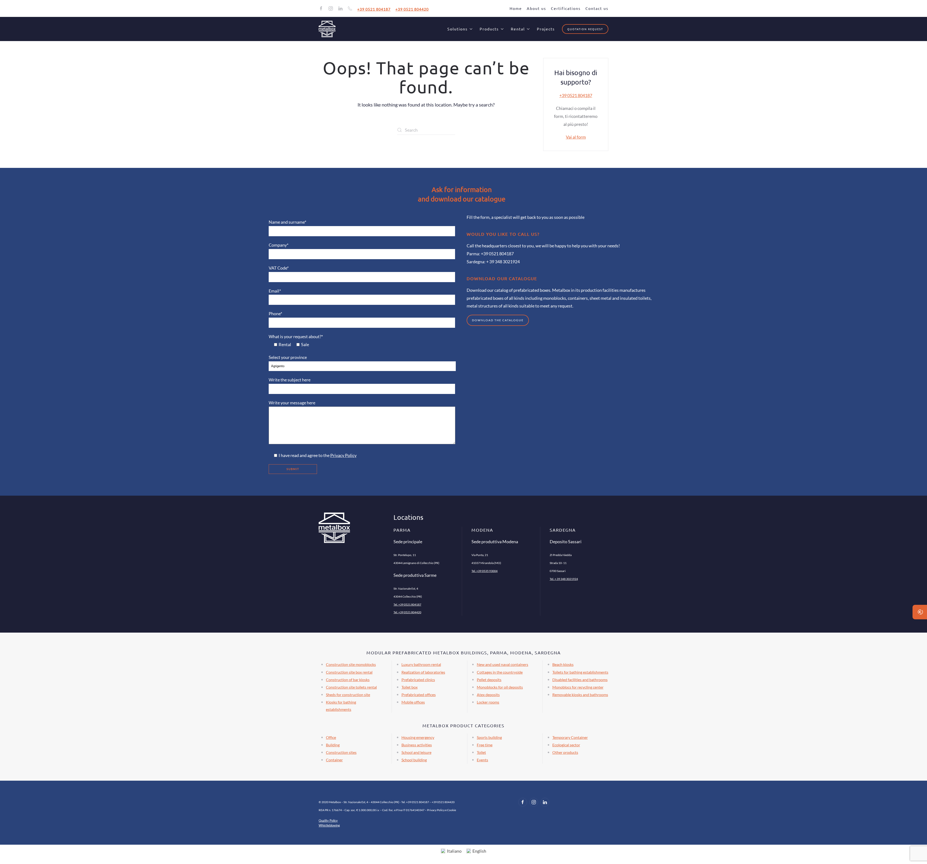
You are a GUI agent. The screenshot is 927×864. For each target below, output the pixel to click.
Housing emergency (417, 737)
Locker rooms (488, 702)
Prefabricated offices (418, 694)
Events (482, 759)
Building (333, 745)
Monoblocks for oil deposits (500, 687)
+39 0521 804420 (412, 9)
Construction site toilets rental (351, 687)
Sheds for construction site (348, 694)
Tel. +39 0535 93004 (484, 571)
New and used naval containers (502, 664)
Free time (484, 745)
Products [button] (489, 28)
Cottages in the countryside (500, 672)
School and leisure (416, 752)
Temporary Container (570, 737)
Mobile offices (413, 702)
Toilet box (409, 687)
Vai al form (576, 137)
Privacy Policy (343, 455)
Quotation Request (585, 29)
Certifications (566, 8)
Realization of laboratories (423, 672)
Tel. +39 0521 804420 (407, 612)
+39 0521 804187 (374, 9)
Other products (565, 752)
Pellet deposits (489, 679)
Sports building (489, 737)
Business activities (416, 745)
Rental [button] (518, 28)
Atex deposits (488, 694)
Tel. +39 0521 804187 (407, 604)
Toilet (481, 752)
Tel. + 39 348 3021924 (564, 579)
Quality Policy (328, 820)
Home (516, 8)
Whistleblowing (329, 825)
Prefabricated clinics (418, 679)
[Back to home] (327, 29)
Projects (546, 28)
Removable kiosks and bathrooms (580, 694)
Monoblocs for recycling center (578, 687)
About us (536, 8)
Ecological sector (566, 745)
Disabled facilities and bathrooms (580, 679)
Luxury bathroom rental (421, 664)
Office (331, 737)
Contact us (596, 8)
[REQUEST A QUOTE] (920, 612)
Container (334, 759)
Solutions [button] (457, 28)
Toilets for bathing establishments (580, 672)
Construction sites (341, 752)
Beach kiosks (563, 664)
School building (414, 759)
